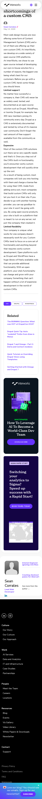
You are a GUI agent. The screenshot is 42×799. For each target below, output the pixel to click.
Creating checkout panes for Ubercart (30, 576)
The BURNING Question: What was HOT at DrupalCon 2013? (21, 322)
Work (4, 649)
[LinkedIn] (4, 617)
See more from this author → (30, 587)
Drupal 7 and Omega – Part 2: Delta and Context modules (20, 345)
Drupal (17, 304)
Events (6, 717)
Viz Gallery (8, 722)
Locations (7, 697)
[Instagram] (10, 617)
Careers (6, 693)
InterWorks (13, 5)
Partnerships (9, 673)
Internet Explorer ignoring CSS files (30, 564)
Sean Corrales (10, 27)
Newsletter (8, 736)
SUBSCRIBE (28, 794)
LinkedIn (6, 595)
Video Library (9, 727)
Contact (6, 747)
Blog (5, 713)
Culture (5, 625)
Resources (7, 708)
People (5, 683)
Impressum (7, 782)
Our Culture (9, 634)
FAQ (4, 776)
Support (7, 751)
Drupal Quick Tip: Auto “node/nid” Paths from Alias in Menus (20, 334)
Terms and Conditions (12, 771)
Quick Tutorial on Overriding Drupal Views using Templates (20, 357)
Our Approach (9, 639)
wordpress (29, 304)
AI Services (8, 654)
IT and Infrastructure (13, 664)
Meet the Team (10, 688)
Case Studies (9, 668)
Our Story (7, 630)
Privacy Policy (8, 766)
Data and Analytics (12, 659)
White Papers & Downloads (16, 731)
